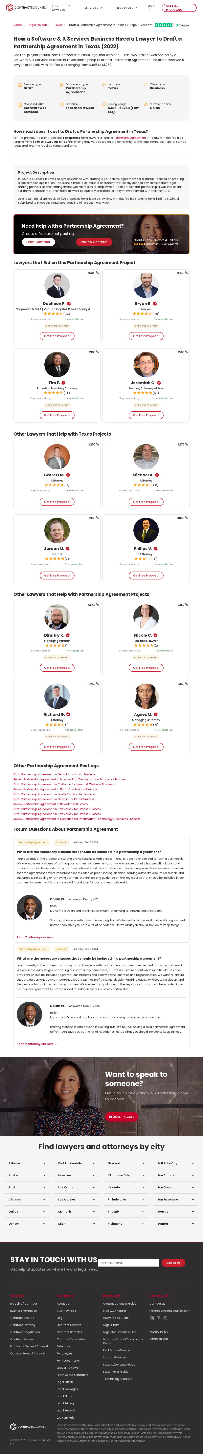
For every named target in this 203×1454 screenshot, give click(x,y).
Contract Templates (71, 1339)
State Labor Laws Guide (119, 1365)
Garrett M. (54, 475)
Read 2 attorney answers (37, 937)
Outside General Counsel (27, 1353)
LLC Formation (66, 1418)
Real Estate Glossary (117, 1350)
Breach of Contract (23, 1304)
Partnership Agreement (76, 90)
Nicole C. (143, 635)
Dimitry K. (54, 635)
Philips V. (143, 548)
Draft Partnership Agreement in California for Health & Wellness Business (63, 784)
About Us (63, 1304)
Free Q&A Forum (114, 1311)
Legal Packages (67, 1389)
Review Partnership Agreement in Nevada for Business (50, 804)
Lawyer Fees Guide (116, 1318)
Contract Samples (69, 1332)
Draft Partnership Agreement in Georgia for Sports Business (54, 774)
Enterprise (63, 1346)
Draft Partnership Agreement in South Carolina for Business (54, 794)
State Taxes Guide (115, 1372)
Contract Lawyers (69, 1325)
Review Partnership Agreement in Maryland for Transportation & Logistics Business (70, 779)
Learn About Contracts (72, 1375)
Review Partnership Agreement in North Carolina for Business (55, 789)
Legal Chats (111, 1325)
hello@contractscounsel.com (170, 1311)
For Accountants (68, 1361)
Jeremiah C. (143, 383)
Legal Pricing (65, 1403)
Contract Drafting (22, 1325)
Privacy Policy (158, 1332)
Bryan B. (143, 303)
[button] (27, 1163)
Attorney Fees (66, 1311)
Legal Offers (65, 1382)
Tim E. (54, 383)
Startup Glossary (114, 1357)
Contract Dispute (22, 1318)
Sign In (151, 8)
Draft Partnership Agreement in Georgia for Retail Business (53, 799)
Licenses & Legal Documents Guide (123, 1341)
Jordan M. (54, 548)
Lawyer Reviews (67, 1368)
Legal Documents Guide (119, 1332)
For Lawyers (65, 1353)
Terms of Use (158, 1339)
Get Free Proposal (57, 336)
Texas (58, 25)
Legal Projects (38, 25)
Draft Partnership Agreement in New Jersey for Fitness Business (57, 809)
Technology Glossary (117, 1379)
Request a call (121, 1117)
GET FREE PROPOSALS (174, 8)
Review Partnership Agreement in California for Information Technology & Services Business (76, 819)
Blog (59, 1318)
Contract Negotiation (25, 1332)
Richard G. (54, 714)
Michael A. (143, 475)
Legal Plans (64, 1396)
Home (17, 25)
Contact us (157, 1304)
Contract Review (21, 1339)
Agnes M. (143, 714)
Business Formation (23, 1311)
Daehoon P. (54, 303)
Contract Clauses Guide (119, 1304)
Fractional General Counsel (29, 1346)
